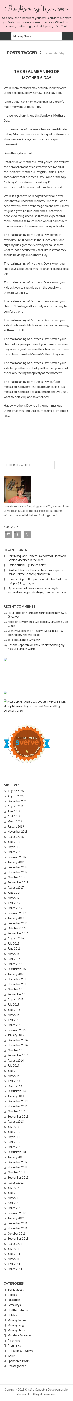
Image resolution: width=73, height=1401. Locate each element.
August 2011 (16, 1243)
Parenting (14, 1340)
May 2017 (13, 897)
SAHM (11, 1355)
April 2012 (14, 1202)
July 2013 (13, 1126)
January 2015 (16, 1035)
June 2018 (14, 841)
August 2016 (16, 938)
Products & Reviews (20, 1350)
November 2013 (17, 1106)
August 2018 (16, 836)
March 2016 (15, 964)
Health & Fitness (18, 1310)
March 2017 (15, 908)
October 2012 (16, 1172)
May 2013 (13, 1137)
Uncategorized (17, 1366)
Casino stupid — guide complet (27, 565)
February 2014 (17, 1091)
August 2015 (16, 999)
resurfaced (14, 612)
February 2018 (17, 857)
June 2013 (14, 1131)
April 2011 (14, 1264)
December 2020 (17, 801)
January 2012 (16, 1218)
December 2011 (17, 1223)
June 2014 (14, 1070)
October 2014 (16, 1050)
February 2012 (17, 1213)
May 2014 (13, 1075)
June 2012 (14, 1192)
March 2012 (15, 1208)
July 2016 (13, 943)
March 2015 (15, 1025)
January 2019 (16, 826)
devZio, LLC (24, 1394)
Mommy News (16, 1330)
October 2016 (16, 928)
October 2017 (16, 877)
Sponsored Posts (19, 1361)
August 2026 (16, 791)
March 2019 (15, 821)
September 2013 (18, 1116)
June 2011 (14, 1253)
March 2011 (15, 1269)
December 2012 (17, 1162)
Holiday (12, 1315)
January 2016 (16, 974)
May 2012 (13, 1197)
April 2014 (14, 1081)
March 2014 (15, 1086)
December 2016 (17, 923)
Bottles (12, 1294)
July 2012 (13, 1187)
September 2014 (18, 1055)
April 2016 (14, 958)
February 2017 (17, 913)
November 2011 (17, 1228)
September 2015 (18, 994)
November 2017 (17, 872)
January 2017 (16, 918)
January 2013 (16, 1157)
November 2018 (17, 831)
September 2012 (18, 1177)
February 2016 (17, 969)
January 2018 (16, 862)
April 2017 (14, 902)
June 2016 (14, 948)
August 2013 (16, 1121)
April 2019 (14, 816)
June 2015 (14, 1009)
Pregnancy (14, 1345)
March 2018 (15, 852)
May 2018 (13, 847)
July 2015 (13, 1004)
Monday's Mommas (19, 1335)
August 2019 (16, 806)
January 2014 (16, 1096)
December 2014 (17, 1040)
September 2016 (18, 933)
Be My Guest (16, 1289)
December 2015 (17, 979)
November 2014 (17, 1045)
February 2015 (17, 1030)
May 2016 (13, 953)
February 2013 (17, 1152)
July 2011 (13, 1248)
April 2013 (14, 1141)
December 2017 (17, 867)
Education (14, 1299)
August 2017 (16, 887)
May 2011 (13, 1258)
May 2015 (13, 1014)
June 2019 (14, 811)
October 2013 (16, 1111)
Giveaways (14, 1305)
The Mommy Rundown (36, 8)
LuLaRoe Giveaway (28, 639)
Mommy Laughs (17, 1325)
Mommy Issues (17, 1320)
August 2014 (16, 1060)
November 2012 (17, 1167)
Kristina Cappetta (19, 645)
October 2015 (16, 989)
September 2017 (18, 882)
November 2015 (17, 984)
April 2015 (14, 1019)
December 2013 (17, 1101)
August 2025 (16, 796)
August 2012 (16, 1182)
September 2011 (18, 1238)
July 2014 (13, 1065)
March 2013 (15, 1147)
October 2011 (16, 1233)
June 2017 (14, 892)
